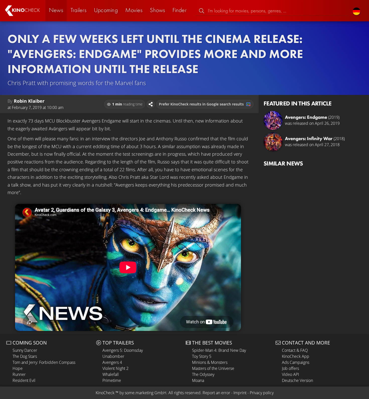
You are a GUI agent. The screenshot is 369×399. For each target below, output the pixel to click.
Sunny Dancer (25, 350)
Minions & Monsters (209, 362)
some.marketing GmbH (145, 392)
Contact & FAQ (295, 350)
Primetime (111, 380)
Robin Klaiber (29, 101)
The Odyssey (203, 374)
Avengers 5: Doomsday (122, 350)
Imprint (240, 392)
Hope (18, 368)
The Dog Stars (25, 356)
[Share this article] (151, 104)
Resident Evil (24, 380)
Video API (290, 374)
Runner (19, 374)
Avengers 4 (112, 362)
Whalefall (110, 374)
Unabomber (113, 356)
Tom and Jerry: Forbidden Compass (44, 362)
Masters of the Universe (213, 368)
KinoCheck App (295, 356)
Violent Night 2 (115, 368)
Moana (198, 380)
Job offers (290, 368)
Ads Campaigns (295, 362)
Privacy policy (262, 392)
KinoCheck (105, 392)
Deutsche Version (297, 380)
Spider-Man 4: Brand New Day (219, 350)
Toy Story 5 (201, 356)
